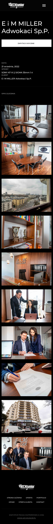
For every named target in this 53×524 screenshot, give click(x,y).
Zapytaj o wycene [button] (26, 43)
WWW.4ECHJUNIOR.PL (26, 518)
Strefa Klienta (25, 502)
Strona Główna (14, 498)
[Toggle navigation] (44, 5)
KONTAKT (40, 502)
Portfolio (41, 498)
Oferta (29, 498)
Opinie (12, 502)
